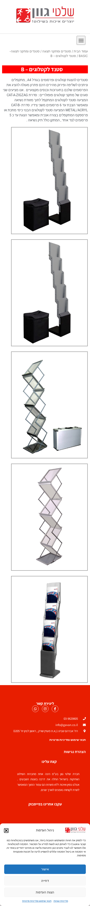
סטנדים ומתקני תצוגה (56, 51)
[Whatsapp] (35, 708)
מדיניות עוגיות (61, 900)
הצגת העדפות (45, 892)
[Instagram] (45, 708)
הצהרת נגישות (75, 752)
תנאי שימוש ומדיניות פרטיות (36, 900)
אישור (45, 869)
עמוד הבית (81, 51)
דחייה (45, 881)
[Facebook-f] (55, 708)
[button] (6, 830)
